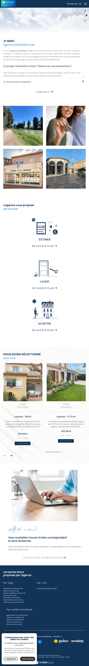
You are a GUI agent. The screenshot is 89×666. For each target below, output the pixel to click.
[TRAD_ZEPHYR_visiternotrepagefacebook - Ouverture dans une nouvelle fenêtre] (40, 642)
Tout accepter (27, 659)
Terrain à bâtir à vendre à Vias (13, 600)
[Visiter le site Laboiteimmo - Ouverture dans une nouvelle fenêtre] (44, 661)
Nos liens (53, 657)
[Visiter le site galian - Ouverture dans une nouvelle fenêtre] (71, 641)
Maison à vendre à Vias (11, 591)
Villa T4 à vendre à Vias (14, 622)
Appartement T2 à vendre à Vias (17, 615)
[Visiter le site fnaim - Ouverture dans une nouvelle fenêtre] (56, 641)
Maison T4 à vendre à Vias (15, 620)
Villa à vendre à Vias (10, 595)
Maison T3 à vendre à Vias (15, 617)
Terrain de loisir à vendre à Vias (13, 602)
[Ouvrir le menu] (85, 4)
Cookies (68, 657)
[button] (11, 455)
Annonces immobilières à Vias (47, 588)
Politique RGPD (60, 657)
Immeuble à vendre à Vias (11, 598)
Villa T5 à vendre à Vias (14, 624)
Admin (47, 657)
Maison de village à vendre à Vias (14, 593)
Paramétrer (11, 659)
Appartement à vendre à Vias (13, 588)
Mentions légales (40, 657)
